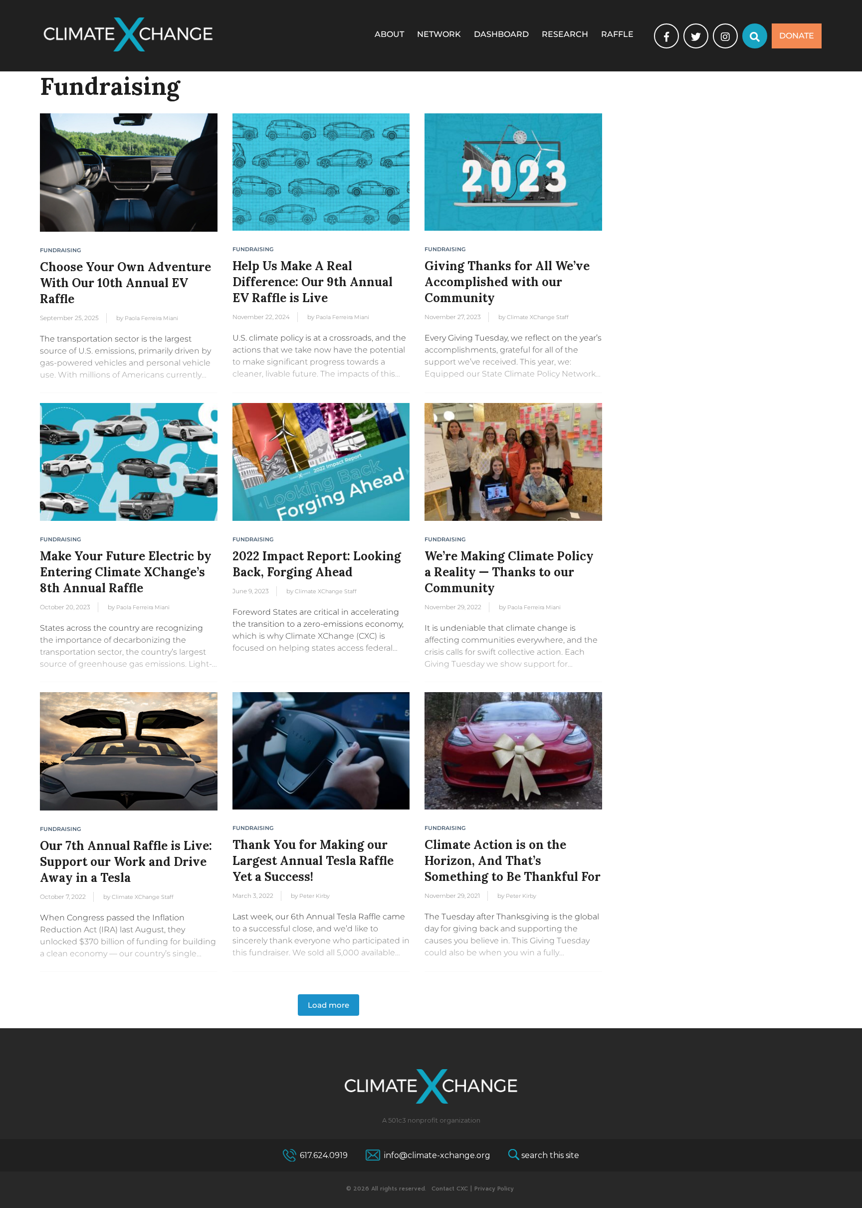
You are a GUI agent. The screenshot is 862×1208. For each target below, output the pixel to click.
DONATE (796, 35)
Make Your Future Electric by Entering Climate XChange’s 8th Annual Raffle (126, 572)
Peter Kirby (314, 895)
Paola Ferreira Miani (151, 318)
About (389, 34)
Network (439, 34)
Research (565, 34)
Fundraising (60, 250)
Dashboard (501, 34)
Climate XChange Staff (538, 317)
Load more (328, 1005)
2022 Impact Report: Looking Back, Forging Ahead (316, 564)
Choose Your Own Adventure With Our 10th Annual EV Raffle (125, 283)
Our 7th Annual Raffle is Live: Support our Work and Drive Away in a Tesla (126, 861)
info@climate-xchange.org (437, 1155)
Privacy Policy (494, 1189)
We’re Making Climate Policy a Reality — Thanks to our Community (509, 572)
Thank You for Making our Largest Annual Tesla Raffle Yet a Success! (313, 860)
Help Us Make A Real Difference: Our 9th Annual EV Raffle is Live (312, 282)
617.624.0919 (324, 1155)
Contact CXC (449, 1189)
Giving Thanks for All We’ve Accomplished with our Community (507, 282)
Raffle (617, 34)
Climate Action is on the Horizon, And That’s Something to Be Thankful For (513, 860)
